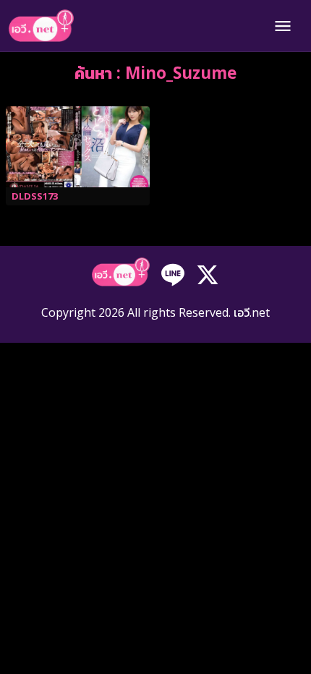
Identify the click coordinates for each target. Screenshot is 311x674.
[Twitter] (207, 273)
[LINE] (172, 273)
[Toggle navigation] (282, 26)
